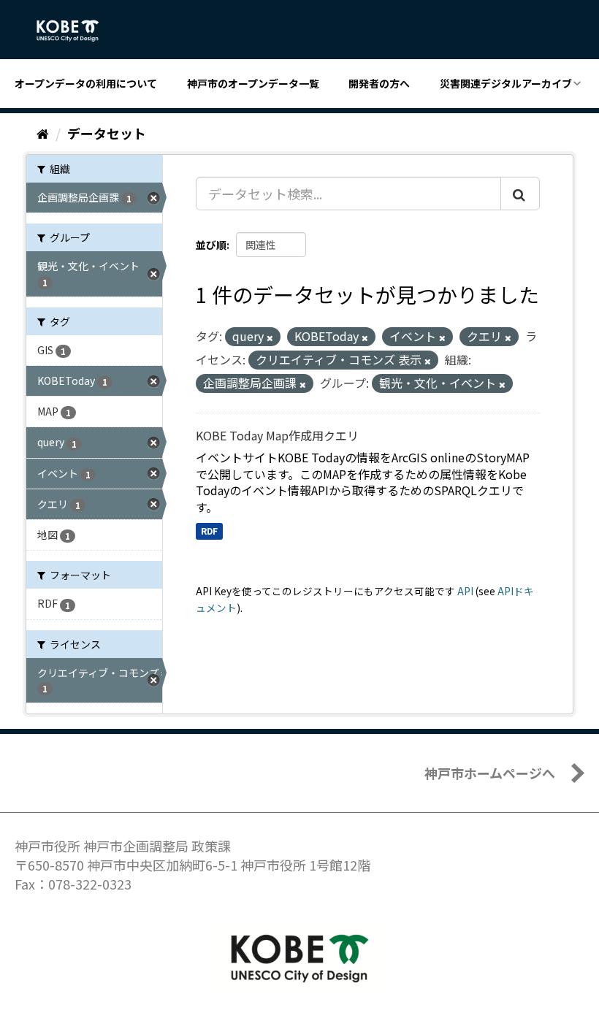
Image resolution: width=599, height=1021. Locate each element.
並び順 (211, 244)
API (465, 591)
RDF (209, 530)
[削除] (270, 337)
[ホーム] (43, 132)
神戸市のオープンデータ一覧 (253, 83)
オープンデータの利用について (86, 83)
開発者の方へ (379, 83)
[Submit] (520, 193)
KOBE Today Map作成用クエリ (277, 435)
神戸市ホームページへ (489, 772)
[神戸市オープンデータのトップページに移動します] (76, 31)
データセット (106, 132)
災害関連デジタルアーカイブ (506, 83)
